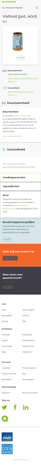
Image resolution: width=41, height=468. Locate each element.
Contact (25, 316)
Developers (7, 379)
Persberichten (28, 340)
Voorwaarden (28, 379)
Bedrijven (6, 393)
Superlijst (6, 368)
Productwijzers (29, 368)
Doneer (5, 321)
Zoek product (10, 258)
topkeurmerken (20, 116)
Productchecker (14, 7)
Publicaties (27, 335)
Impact (5, 340)
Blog (4, 352)
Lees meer (8, 287)
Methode (6, 335)
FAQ (24, 321)
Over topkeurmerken (12, 136)
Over (4, 310)
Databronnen (28, 346)
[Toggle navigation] (37, 8)
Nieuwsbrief (7, 316)
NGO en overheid (30, 393)
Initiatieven (27, 352)
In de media (7, 346)
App (24, 374)
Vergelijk (20, 58)
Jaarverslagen (28, 310)
